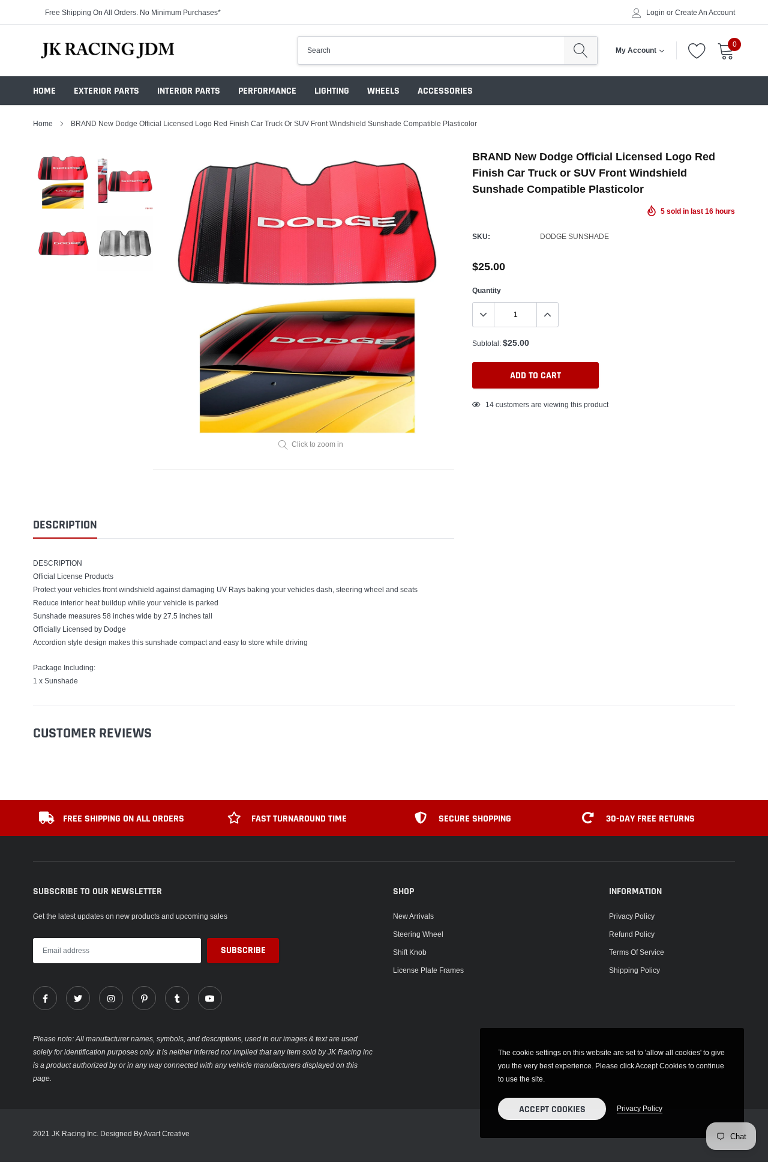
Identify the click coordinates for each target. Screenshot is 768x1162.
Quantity (486, 290)
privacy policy (639, 1108)
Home (44, 91)
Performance (267, 91)
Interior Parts (188, 91)
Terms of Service (636, 952)
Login (655, 12)
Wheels (383, 91)
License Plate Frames (428, 970)
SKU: (481, 236)
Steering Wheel (418, 934)
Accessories (445, 91)
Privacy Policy (632, 916)
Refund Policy (632, 934)
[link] (45, 998)
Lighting (331, 91)
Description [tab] (65, 525)
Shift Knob (410, 952)
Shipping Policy (634, 970)
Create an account (705, 12)
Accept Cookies (552, 1109)
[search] (580, 50)
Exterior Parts (106, 91)
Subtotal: (486, 343)
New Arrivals (413, 916)
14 (489, 404)
